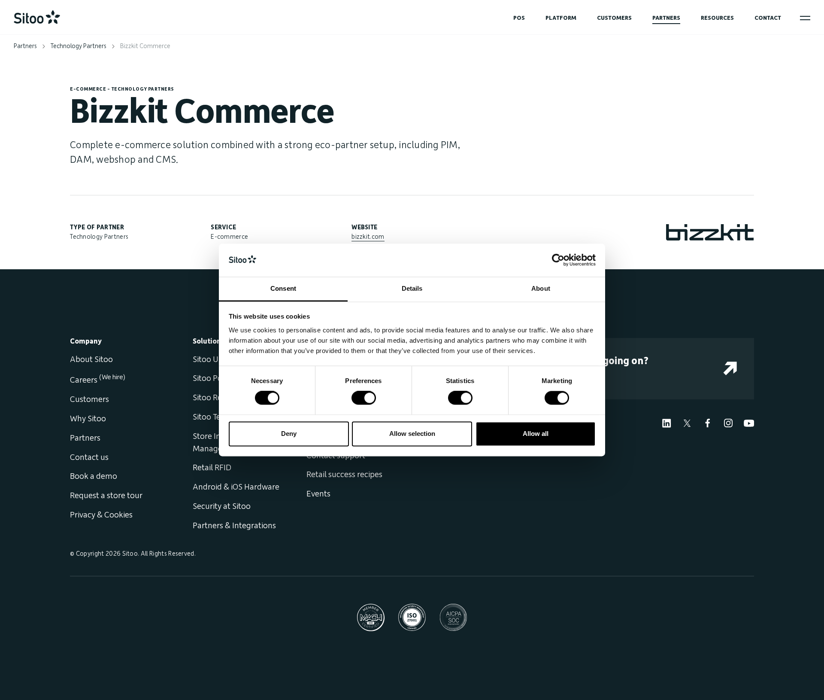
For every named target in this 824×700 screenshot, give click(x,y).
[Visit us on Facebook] (708, 422)
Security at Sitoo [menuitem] (222, 506)
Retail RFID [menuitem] (212, 467)
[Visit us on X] (687, 422)
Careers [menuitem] (97, 380)
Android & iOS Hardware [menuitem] (236, 487)
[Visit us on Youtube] (749, 422)
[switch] (363, 398)
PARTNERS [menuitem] (666, 18)
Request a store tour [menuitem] (106, 495)
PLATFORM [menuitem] (560, 18)
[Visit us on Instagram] (728, 422)
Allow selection (412, 433)
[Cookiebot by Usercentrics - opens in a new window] (558, 260)
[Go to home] (37, 17)
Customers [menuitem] (89, 399)
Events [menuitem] (318, 494)
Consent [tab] (283, 288)
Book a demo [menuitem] (93, 476)
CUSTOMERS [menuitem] (614, 18)
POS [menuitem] (519, 18)
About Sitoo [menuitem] (91, 359)
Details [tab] (412, 288)
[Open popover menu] (805, 18)
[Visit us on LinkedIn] (666, 422)
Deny (289, 433)
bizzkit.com (367, 237)
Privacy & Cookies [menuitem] (101, 515)
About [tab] (540, 288)
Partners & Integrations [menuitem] (234, 525)
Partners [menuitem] (85, 438)
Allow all (535, 433)
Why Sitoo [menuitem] (88, 418)
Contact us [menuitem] (89, 457)
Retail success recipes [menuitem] (344, 474)
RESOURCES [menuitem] (717, 18)
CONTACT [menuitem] (767, 18)
